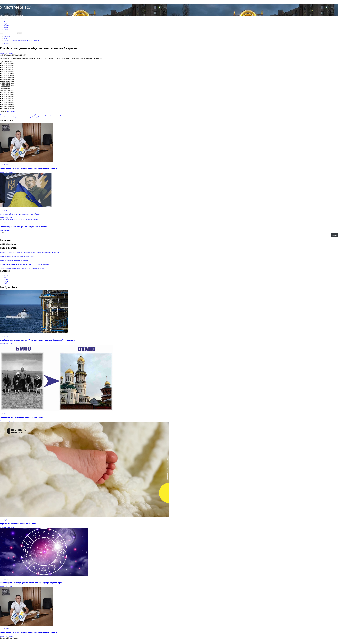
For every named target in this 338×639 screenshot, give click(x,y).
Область (6, 26)
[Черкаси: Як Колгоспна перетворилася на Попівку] (56, 410)
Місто (5, 22)
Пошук (2, 232)
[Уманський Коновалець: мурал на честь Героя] (25, 207)
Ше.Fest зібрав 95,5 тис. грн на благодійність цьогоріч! (23, 227)
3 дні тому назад (5, 230)
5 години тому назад (7, 421)
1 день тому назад (6, 172)
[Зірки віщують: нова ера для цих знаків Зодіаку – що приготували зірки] (44, 576)
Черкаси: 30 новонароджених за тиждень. (14, 260)
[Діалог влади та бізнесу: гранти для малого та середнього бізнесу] (26, 161)
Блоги (6, 30)
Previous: (35, 115)
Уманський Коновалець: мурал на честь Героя (20, 214)
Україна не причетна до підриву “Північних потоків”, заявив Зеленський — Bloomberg (29, 252)
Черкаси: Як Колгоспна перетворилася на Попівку (17, 256)
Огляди (6, 28)
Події (5, 24)
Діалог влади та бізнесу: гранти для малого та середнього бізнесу (28, 168)
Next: (25, 117)
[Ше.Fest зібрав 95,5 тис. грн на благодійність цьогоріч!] (19, 220)
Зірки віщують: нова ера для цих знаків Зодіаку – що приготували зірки (24, 264)
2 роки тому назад (6, 53)
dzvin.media (11, 112)
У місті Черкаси (15, 7)
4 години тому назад (7, 344)
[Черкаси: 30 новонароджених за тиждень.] (84, 516)
